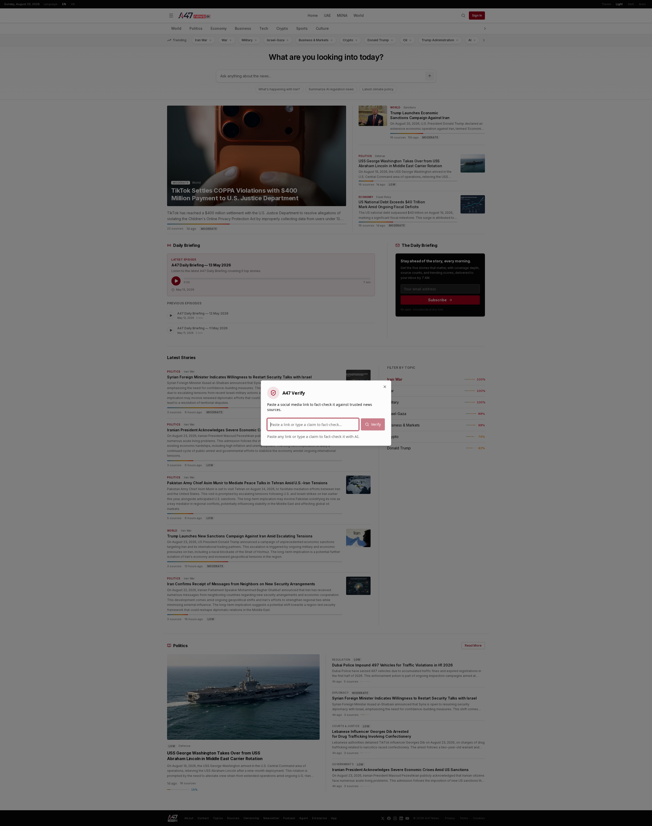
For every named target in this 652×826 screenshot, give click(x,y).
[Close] (385, 387)
